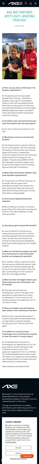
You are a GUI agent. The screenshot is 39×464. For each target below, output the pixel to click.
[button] (35, 3)
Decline (18, 453)
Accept (18, 448)
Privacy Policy (10, 442)
